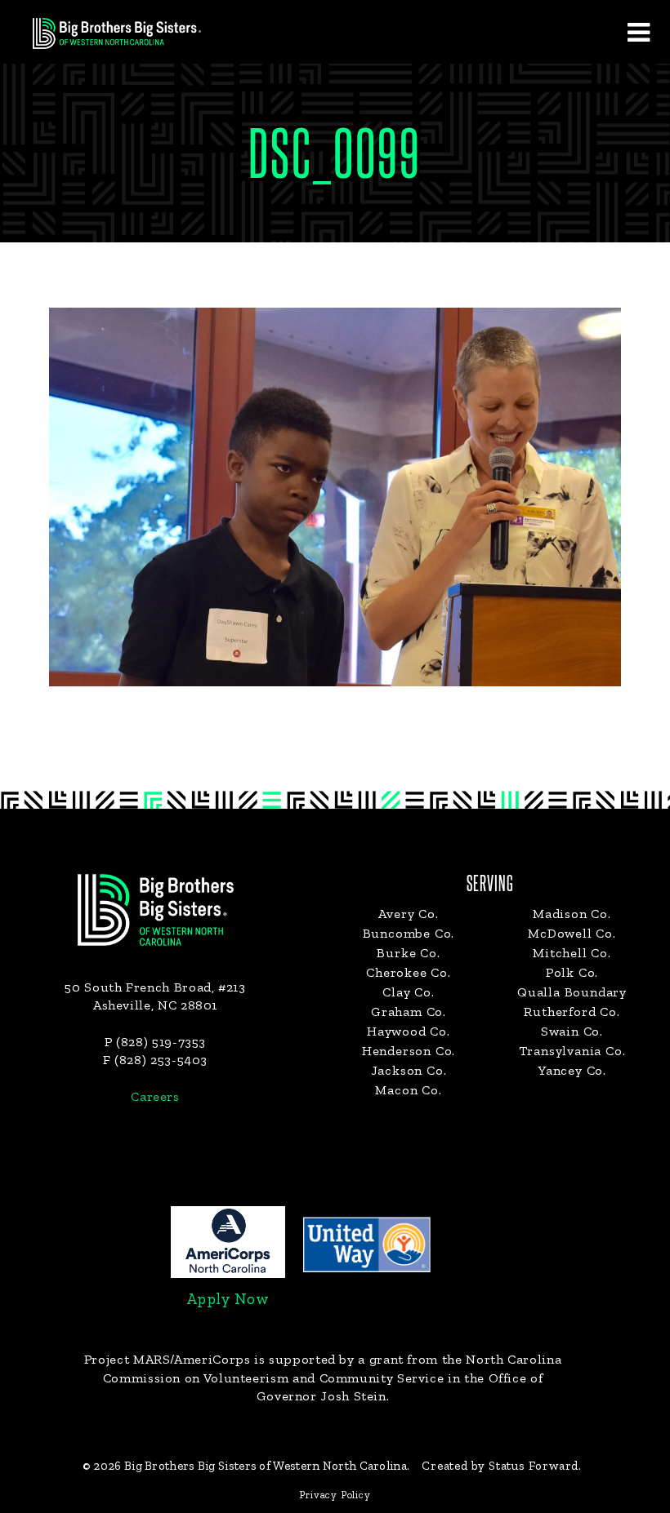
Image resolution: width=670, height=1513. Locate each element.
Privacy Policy (334, 1495)
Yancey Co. (572, 1070)
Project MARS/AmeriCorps (167, 1359)
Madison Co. (572, 913)
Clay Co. (408, 992)
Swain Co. (572, 1031)
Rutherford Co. (571, 1011)
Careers (155, 1096)
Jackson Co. (409, 1070)
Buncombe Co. (409, 933)
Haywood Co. (408, 1031)
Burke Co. (408, 953)
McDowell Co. (572, 933)
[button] (638, 32)
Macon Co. (408, 1090)
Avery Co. (408, 913)
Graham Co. (408, 1011)
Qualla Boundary (572, 992)
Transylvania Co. (572, 1050)
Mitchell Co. (572, 953)
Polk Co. (572, 972)
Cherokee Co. (408, 972)
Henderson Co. (408, 1050)
